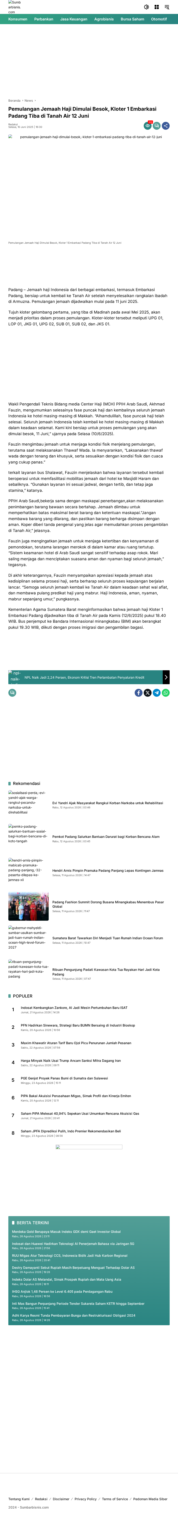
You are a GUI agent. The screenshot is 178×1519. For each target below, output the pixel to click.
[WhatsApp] (166, 693)
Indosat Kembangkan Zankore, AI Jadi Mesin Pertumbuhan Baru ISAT (74, 1008)
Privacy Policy (86, 1499)
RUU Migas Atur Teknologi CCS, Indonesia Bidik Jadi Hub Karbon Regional (69, 1255)
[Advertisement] (89, 61)
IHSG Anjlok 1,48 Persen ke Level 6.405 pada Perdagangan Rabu (62, 1291)
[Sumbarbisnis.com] (15, 7)
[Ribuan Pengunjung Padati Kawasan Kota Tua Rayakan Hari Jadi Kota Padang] (28, 973)
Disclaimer (61, 1499)
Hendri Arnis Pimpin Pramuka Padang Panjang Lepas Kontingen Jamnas (108, 870)
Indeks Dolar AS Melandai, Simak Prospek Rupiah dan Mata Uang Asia (66, 1279)
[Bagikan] (166, 126)
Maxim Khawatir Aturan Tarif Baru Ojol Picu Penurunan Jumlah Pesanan (76, 1043)
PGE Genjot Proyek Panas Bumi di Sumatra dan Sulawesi (64, 1078)
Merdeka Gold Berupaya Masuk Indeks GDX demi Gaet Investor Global (66, 1232)
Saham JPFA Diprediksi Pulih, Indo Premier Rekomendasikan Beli (71, 1131)
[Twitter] (148, 693)
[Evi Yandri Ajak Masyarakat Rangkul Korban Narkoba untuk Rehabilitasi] (28, 804)
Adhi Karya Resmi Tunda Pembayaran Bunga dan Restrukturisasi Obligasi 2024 (73, 1315)
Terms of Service (115, 1499)
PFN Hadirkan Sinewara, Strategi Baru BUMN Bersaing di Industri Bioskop (78, 1025)
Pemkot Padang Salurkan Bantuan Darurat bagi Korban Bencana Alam (105, 837)
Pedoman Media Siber (150, 1499)
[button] (146, 7)
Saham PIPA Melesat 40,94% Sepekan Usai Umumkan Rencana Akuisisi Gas (80, 1113)
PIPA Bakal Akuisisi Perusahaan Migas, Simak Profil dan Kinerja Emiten (76, 1096)
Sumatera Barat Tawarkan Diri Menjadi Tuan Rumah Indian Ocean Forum (107, 938)
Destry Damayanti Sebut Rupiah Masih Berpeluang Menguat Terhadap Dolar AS (73, 1268)
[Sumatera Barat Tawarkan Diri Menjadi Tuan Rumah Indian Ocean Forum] (28, 940)
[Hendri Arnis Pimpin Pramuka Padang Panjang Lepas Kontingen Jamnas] (28, 872)
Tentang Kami (19, 1499)
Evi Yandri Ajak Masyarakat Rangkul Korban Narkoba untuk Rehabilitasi (107, 803)
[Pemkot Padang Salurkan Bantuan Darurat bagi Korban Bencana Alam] (28, 838)
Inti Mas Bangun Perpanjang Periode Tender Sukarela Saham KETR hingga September (78, 1303)
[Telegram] (157, 693)
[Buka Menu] (156, 7)
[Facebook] (139, 693)
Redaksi (13, 124)
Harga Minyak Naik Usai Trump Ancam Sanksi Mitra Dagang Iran (71, 1060)
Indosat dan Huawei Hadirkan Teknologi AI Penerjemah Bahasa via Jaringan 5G (73, 1244)
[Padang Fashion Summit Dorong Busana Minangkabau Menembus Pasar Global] (28, 906)
